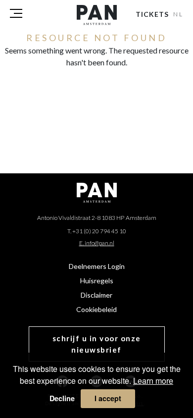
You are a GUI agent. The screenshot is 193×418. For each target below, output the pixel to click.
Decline (62, 398)
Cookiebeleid (96, 309)
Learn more (153, 380)
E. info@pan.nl (96, 243)
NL (178, 14)
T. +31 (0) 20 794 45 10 (96, 231)
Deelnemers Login (97, 266)
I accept (108, 398)
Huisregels (96, 280)
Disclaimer (96, 295)
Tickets (152, 14)
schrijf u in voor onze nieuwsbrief (96, 344)
